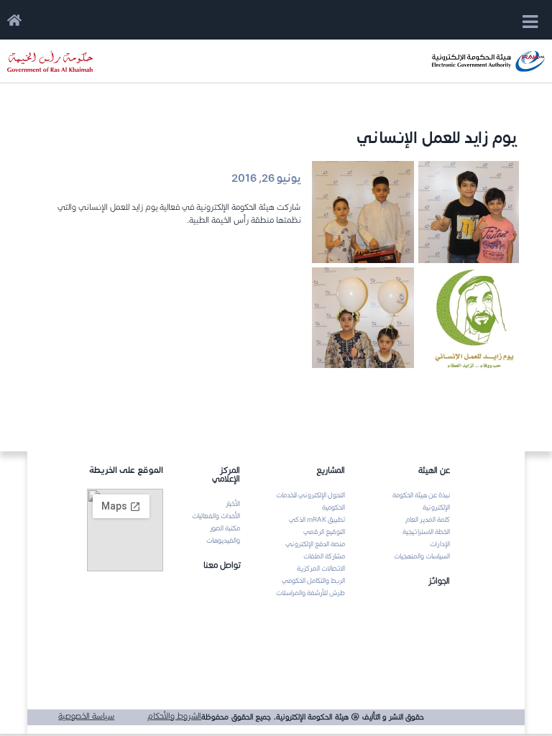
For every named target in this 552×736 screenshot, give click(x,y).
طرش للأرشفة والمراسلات (310, 593)
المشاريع (330, 470)
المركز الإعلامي (226, 474)
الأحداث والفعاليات (216, 516)
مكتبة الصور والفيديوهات (223, 534)
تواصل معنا (221, 564)
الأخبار (233, 504)
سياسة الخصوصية (86, 715)
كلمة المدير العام (427, 519)
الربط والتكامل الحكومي (313, 580)
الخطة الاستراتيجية (426, 532)
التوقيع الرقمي (324, 532)
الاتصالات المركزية (321, 568)
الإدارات (440, 544)
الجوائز (439, 580)
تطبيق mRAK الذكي (317, 519)
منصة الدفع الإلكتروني (315, 544)
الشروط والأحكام (174, 715)
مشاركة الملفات (324, 556)
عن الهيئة (434, 470)
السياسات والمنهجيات (422, 556)
